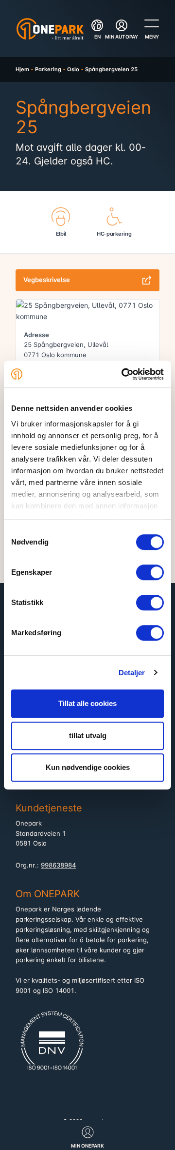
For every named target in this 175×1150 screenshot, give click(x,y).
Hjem (22, 69)
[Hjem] (50, 28)
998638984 (58, 865)
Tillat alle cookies (87, 703)
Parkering (48, 69)
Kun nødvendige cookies (88, 767)
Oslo (73, 69)
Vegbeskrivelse (46, 279)
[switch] (150, 572)
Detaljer (132, 672)
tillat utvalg (87, 735)
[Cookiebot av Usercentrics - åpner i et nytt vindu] (123, 374)
